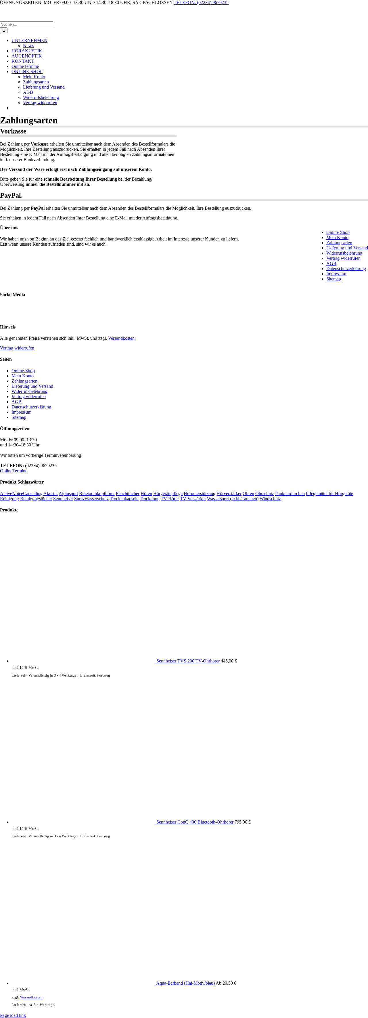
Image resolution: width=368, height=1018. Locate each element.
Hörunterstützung (199, 493)
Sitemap (333, 278)
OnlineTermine (13, 470)
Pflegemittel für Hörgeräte (329, 493)
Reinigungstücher (36, 498)
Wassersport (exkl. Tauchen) (232, 498)
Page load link (13, 1015)
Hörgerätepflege (168, 493)
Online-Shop (338, 232)
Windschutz (270, 498)
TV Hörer (170, 498)
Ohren (248, 493)
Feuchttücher (127, 493)
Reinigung (9, 498)
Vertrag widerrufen (343, 258)
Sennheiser (63, 498)
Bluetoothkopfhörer (97, 493)
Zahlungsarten (339, 242)
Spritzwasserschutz (91, 498)
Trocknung (150, 498)
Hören (146, 493)
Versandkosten (121, 338)
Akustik (50, 493)
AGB (331, 263)
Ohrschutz (264, 493)
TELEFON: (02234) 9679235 (201, 2)
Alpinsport (68, 493)
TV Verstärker (193, 498)
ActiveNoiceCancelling (21, 493)
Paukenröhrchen (290, 493)
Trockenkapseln (124, 498)
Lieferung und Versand (347, 247)
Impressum (336, 273)
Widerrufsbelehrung (344, 253)
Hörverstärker (228, 493)
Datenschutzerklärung (346, 268)
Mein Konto (337, 237)
